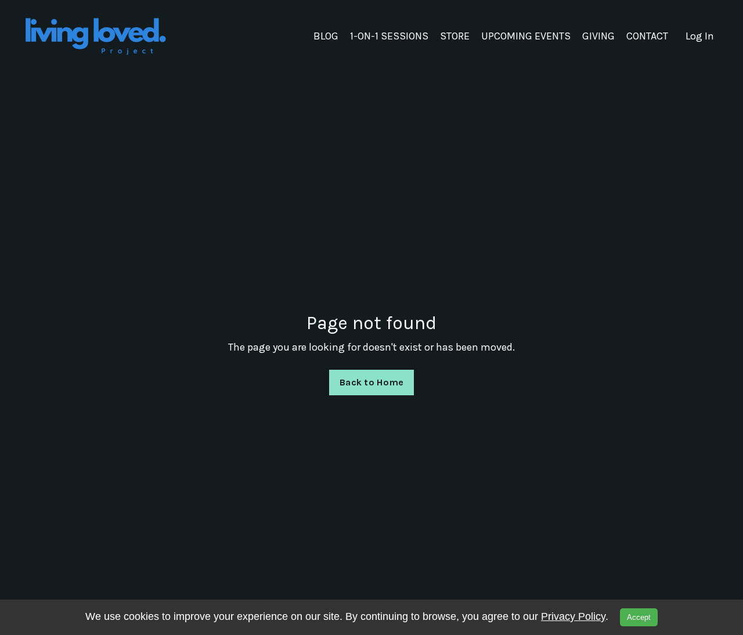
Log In (700, 36)
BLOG (325, 36)
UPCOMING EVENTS (526, 36)
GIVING (598, 36)
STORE (455, 36)
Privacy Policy (573, 616)
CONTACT (647, 36)
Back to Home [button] (371, 382)
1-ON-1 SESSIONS (389, 36)
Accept (639, 617)
